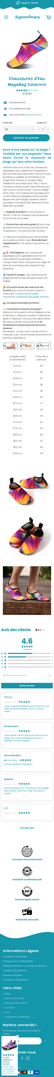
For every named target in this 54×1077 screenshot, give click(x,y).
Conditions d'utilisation (15, 979)
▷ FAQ (6, 1012)
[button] (27, 90)
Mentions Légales (12, 975)
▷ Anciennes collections (16, 1017)
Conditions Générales (15, 956)
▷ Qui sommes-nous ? (15, 1003)
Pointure (7, 123)
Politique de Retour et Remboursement (25, 966)
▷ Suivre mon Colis (13, 998)
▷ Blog (6, 993)
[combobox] (50, 676)
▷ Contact (9, 1007)
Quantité (42, 123)
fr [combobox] (40, 630)
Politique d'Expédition (14, 970)
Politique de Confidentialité (18, 961)
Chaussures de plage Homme (32, 296)
